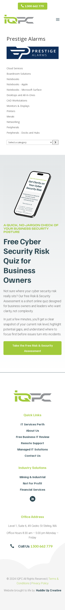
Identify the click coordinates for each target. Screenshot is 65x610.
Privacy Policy (40, 583)
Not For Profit (32, 483)
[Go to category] (56, 142)
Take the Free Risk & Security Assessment (32, 348)
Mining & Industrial (33, 477)
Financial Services (32, 489)
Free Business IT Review (32, 437)
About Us (32, 430)
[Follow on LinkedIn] (32, 499)
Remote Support (32, 443)
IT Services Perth (33, 424)
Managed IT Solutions (32, 449)
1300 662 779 (34, 6)
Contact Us (33, 455)
